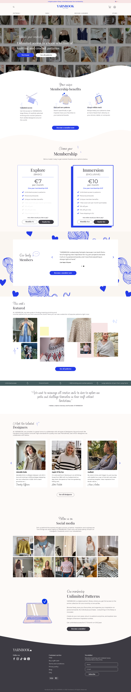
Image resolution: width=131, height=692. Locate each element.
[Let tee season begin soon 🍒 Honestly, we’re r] (65, 567)
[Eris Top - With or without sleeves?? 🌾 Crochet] (87, 546)
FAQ (50, 672)
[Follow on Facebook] (14, 659)
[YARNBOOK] (65, 7)
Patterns (16, 13)
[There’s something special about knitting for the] (65, 546)
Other (114, 13)
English (116, 1)
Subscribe (92, 674)
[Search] (13, 7)
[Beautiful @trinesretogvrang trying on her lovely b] (44, 567)
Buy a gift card (54, 661)
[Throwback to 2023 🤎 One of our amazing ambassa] (108, 546)
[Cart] (109, 7)
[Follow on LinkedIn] (28, 659)
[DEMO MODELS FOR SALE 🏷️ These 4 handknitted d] (23, 546)
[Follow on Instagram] (17, 659)
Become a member (81, 13)
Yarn (47, 13)
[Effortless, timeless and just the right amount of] (108, 567)
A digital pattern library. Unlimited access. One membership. (65, 1)
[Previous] (52, 257)
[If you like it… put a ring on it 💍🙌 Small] (44, 546)
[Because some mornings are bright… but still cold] (87, 567)
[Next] (113, 257)
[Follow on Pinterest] (25, 659)
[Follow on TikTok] (21, 659)
